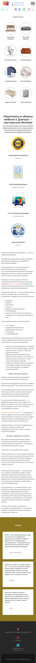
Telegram (19, 10)
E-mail (33, 10)
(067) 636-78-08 (19, 3)
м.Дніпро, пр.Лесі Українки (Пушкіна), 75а (18, 632)
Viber (16, 10)
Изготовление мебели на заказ (11, 412)
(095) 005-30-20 (19, 5)
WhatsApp (24, 10)
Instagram (29, 10)
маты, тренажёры (14, 284)
